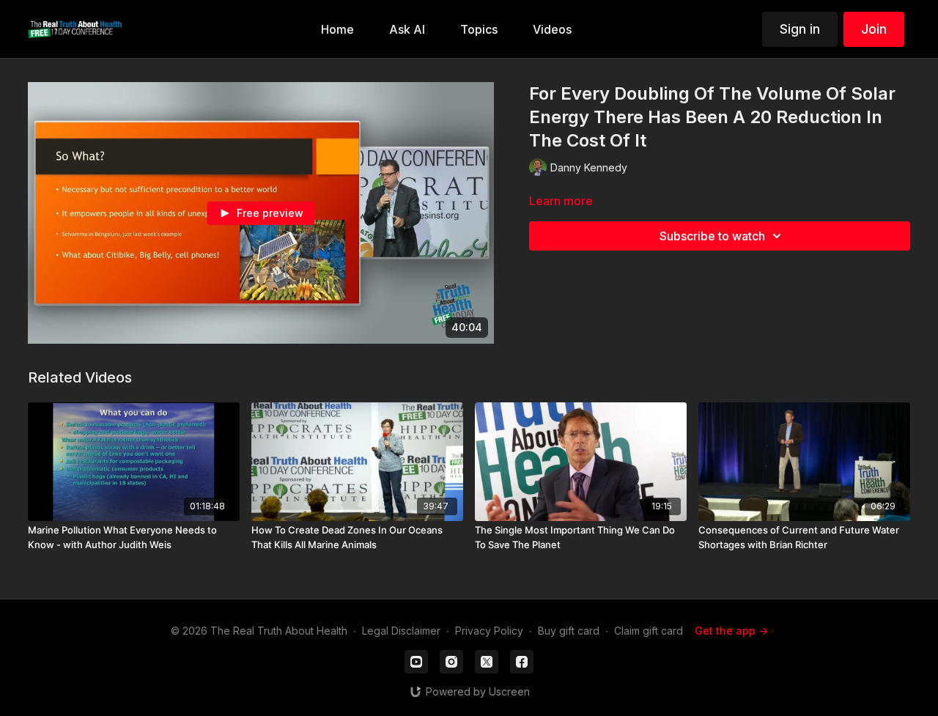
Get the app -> (731, 630)
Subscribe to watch (712, 236)
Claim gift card (648, 630)
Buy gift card (568, 630)
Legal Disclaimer (401, 630)
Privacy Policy (489, 630)
